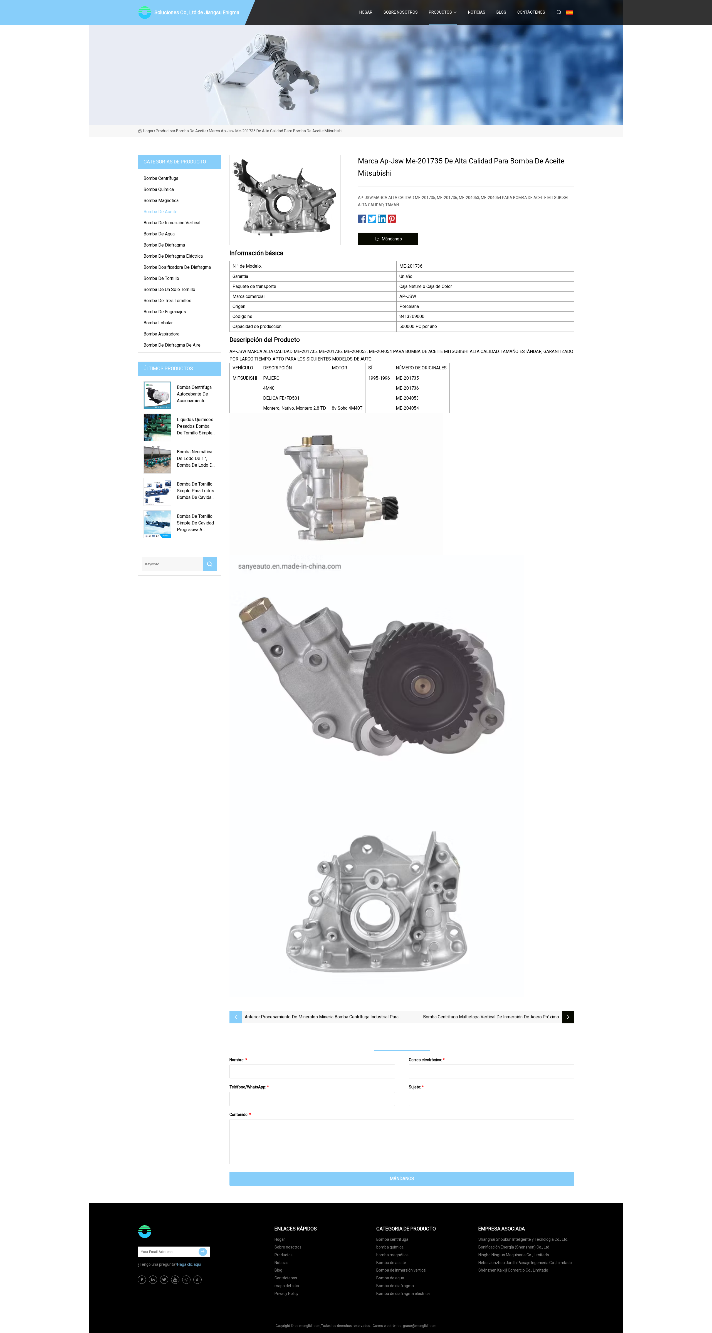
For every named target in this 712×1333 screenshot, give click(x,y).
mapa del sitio (287, 1286)
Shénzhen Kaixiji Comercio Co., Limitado (513, 1270)
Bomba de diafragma (164, 245)
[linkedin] (153, 1279)
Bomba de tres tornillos (167, 300)
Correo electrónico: (427, 1060)
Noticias (476, 12)
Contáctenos (531, 12)
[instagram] (186, 1279)
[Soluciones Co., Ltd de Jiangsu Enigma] (165, 1232)
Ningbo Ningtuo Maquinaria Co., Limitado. (514, 1255)
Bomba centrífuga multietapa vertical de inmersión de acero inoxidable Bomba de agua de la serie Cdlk (482, 1017)
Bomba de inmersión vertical (172, 222)
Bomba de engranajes (165, 311)
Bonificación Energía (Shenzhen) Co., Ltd (513, 1247)
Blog (501, 12)
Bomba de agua (159, 234)
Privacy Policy (286, 1293)
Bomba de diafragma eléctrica (173, 256)
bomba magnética (161, 200)
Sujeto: (416, 1087)
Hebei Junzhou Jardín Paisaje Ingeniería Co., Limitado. (525, 1262)
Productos (440, 12)
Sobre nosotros (401, 12)
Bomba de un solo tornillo (169, 289)
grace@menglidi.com (419, 1326)
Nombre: (238, 1060)
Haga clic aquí (189, 1264)
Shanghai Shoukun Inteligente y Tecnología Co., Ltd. (523, 1239)
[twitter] (164, 1279)
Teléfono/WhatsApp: (249, 1087)
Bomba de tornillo (161, 278)
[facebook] (142, 1279)
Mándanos (392, 239)
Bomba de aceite (191, 131)
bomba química (159, 189)
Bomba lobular (158, 322)
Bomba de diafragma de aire (172, 345)
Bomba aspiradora (161, 334)
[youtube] (175, 1279)
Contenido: (240, 1114)
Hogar (365, 12)
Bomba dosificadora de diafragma (177, 267)
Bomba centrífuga (161, 178)
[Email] (203, 1252)
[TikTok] (197, 1279)
